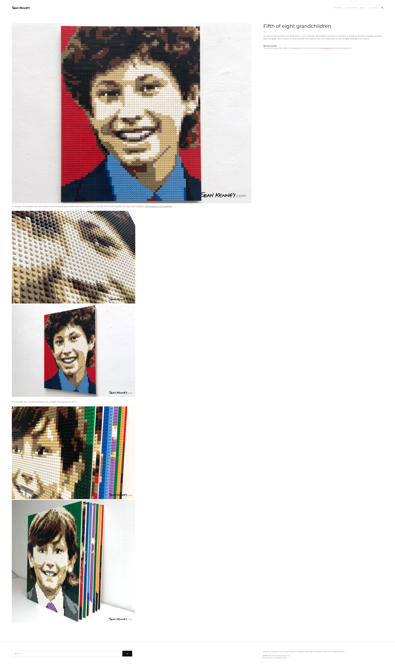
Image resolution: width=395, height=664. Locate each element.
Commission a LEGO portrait (158, 206)
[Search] (127, 653)
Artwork (326, 48)
